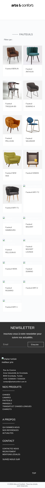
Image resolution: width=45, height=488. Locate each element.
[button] (15, 16)
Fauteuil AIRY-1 (11, 307)
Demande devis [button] (19, 48)
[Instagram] (10, 465)
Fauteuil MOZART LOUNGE (29, 249)
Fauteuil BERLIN (11, 69)
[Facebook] (5, 465)
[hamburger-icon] (5, 15)
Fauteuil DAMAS (32, 173)
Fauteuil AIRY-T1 (12, 208)
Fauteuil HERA (11, 269)
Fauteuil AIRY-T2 (32, 192)
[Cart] (39, 16)
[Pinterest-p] (16, 465)
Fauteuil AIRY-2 (32, 288)
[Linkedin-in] (21, 465)
